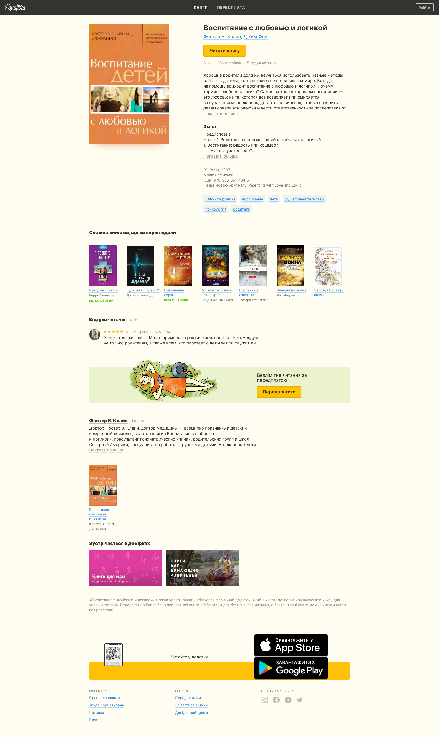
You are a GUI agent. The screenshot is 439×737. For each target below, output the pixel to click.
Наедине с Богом (103, 290)
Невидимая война (291, 290)
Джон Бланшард (140, 295)
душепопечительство (304, 199)
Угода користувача (106, 705)
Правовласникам (104, 697)
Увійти (424, 7)
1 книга (116, 421)
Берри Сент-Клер (102, 295)
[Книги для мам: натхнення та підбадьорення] (125, 568)
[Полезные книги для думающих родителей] (202, 568)
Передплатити (279, 392)
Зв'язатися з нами (191, 705)
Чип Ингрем (286, 295)
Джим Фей (256, 36)
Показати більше (220, 113)
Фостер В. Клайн (222, 36)
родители (241, 209)
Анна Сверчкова (138, 332)
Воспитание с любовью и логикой (99, 514)
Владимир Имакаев (217, 300)
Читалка (96, 712)
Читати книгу (224, 50)
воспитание (252, 199)
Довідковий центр (191, 712)
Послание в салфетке (248, 292)
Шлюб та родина (220, 199)
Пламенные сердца (174, 292)
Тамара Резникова (253, 300)
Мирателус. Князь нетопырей (216, 292)
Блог (93, 720)
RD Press (211, 170)
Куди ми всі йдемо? (143, 290)
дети (274, 199)
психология (215, 209)
